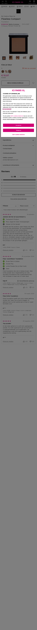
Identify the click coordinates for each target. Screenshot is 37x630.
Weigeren (18, 130)
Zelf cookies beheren (18, 134)
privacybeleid (7, 109)
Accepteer (18, 125)
